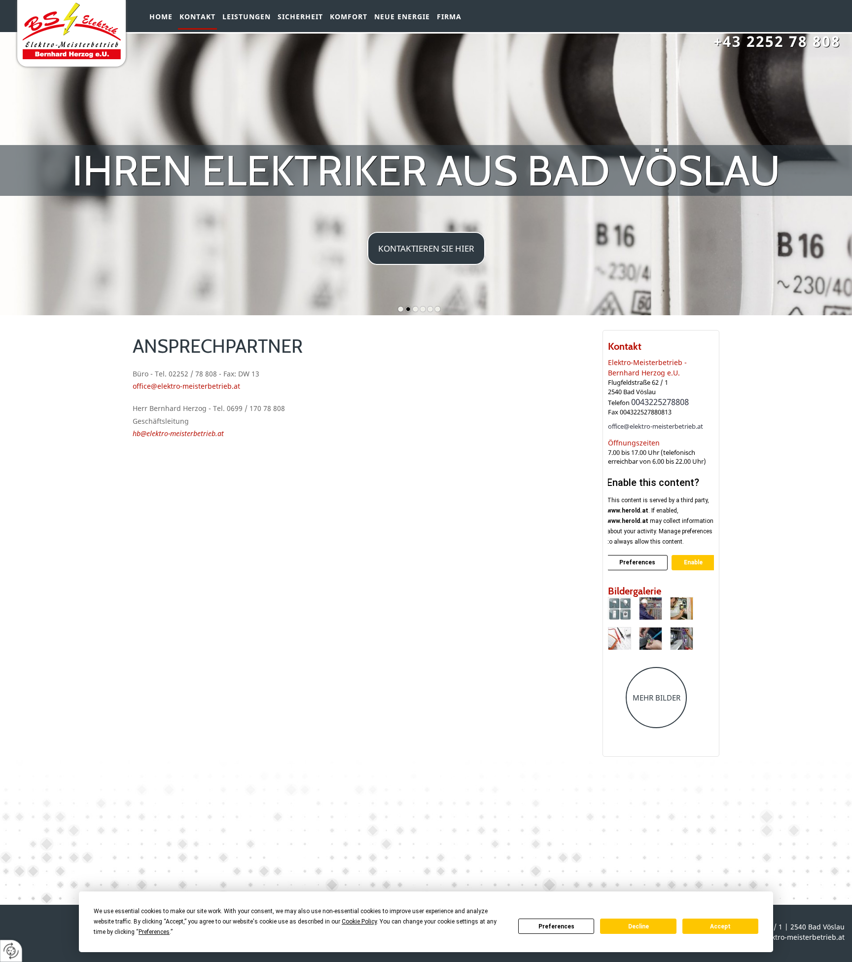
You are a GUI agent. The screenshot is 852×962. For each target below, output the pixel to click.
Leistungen (246, 16)
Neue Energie (402, 16)
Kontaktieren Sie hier (426, 248)
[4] (619, 638)
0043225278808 (660, 401)
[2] (650, 608)
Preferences (556, 926)
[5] (650, 638)
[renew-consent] (11, 951)
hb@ (139, 433)
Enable (693, 562)
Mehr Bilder (656, 698)
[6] (681, 638)
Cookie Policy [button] (359, 921)
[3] (681, 608)
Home (161, 16)
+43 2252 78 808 (777, 41)
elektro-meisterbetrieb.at (185, 433)
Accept (720, 926)
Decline (638, 926)
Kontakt (197, 16)
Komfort (348, 16)
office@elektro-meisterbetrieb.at (655, 426)
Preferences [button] (154, 931)
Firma (449, 16)
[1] (619, 608)
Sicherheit (300, 16)
